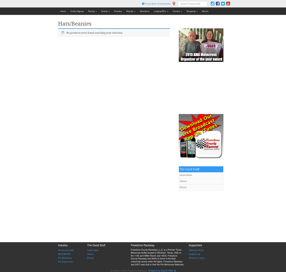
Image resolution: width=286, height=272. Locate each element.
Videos (183, 181)
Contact (177, 11)
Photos (183, 187)
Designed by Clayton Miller (161, 270)
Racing (91, 11)
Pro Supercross (65, 261)
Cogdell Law (194, 253)
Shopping (191, 11)
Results (130, 11)
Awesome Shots (196, 250)
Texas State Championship (158, 3)
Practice (118, 11)
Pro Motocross (65, 257)
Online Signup (77, 11)
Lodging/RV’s (160, 11)
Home (63, 11)
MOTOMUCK (64, 253)
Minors (205, 11)
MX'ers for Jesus (197, 257)
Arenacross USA (66, 250)
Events (104, 11)
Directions (144, 11)
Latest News (186, 175)
